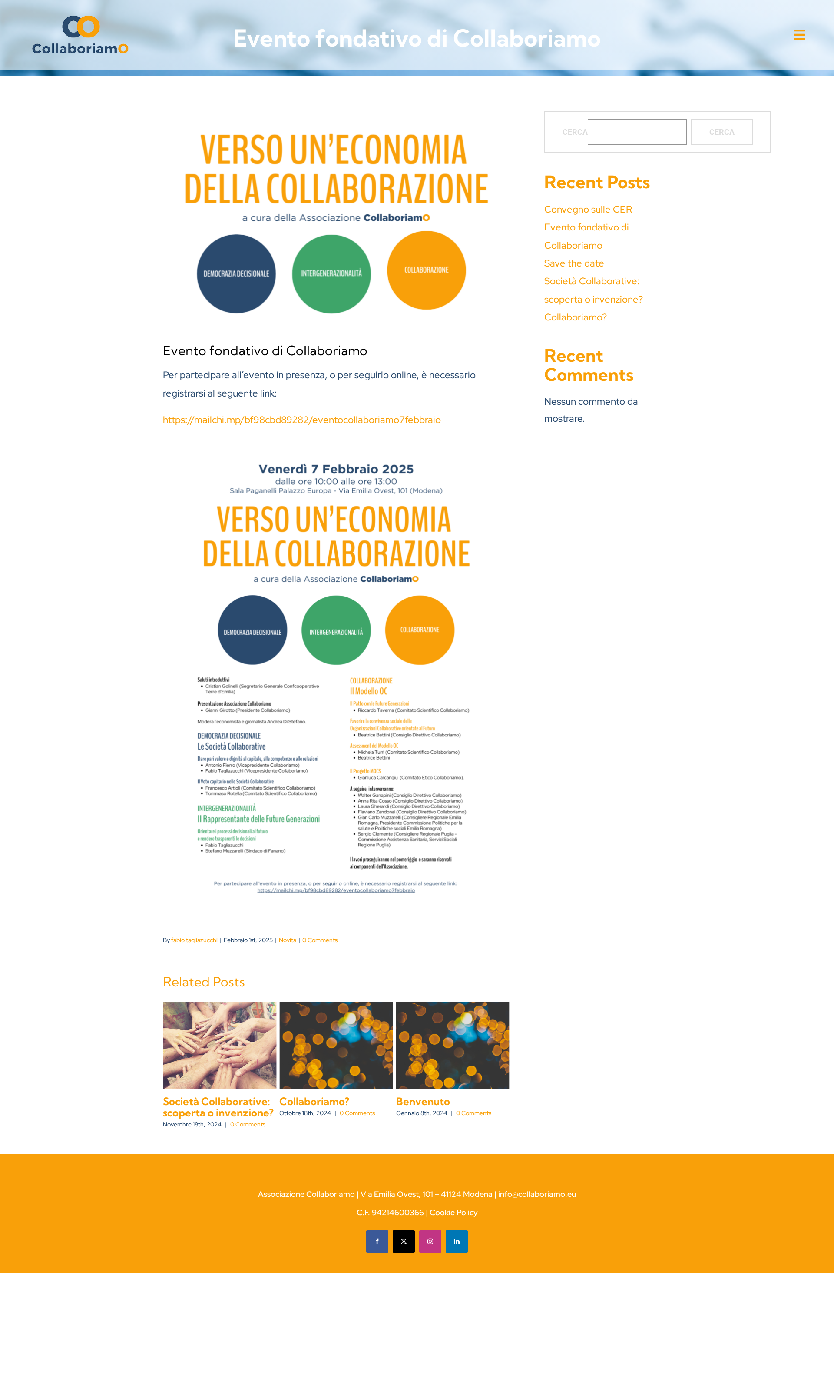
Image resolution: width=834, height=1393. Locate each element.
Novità (287, 940)
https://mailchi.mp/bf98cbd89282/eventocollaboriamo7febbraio (302, 419)
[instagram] (430, 1241)
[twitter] (404, 1241)
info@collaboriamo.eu (537, 1194)
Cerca (575, 132)
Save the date (574, 263)
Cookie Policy (454, 1212)
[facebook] (377, 1241)
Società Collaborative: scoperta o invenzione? (218, 1107)
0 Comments (320, 940)
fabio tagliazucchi (194, 940)
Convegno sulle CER (588, 209)
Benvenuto (423, 1101)
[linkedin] (457, 1241)
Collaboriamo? (314, 1101)
